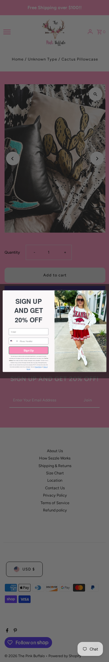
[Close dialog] (103, 293)
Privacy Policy (38, 367)
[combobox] (13, 341)
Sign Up (29, 350)
